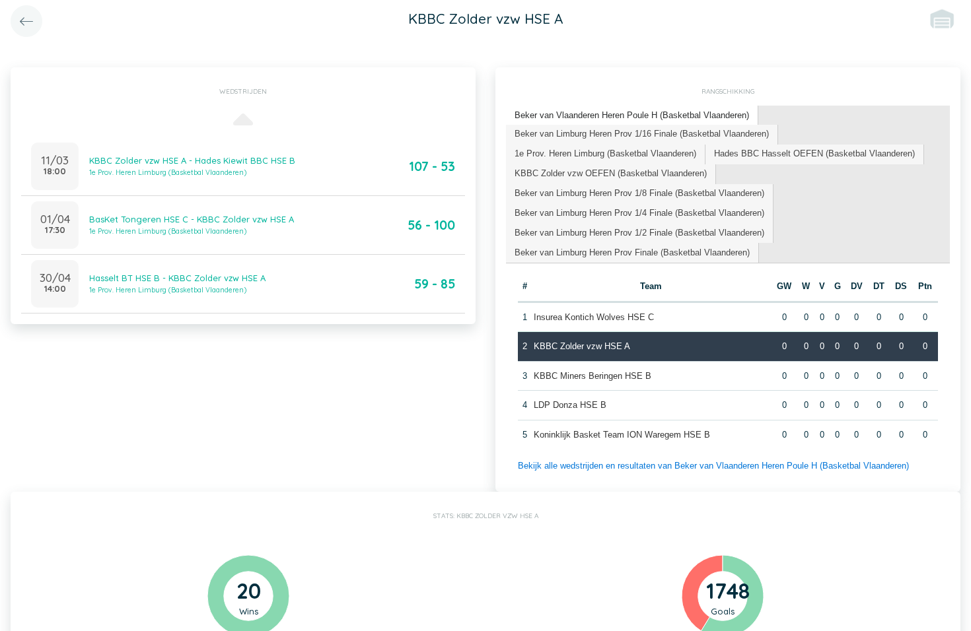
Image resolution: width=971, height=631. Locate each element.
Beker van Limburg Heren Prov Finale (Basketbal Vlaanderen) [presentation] (632, 252)
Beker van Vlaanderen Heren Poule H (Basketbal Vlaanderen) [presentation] (632, 115)
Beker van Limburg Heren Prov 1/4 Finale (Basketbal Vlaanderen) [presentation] (639, 213)
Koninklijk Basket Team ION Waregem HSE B (622, 435)
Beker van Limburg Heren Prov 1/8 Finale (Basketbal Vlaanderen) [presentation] (639, 193)
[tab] (632, 116)
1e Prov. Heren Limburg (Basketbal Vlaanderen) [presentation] (605, 153)
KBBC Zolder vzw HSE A (582, 346)
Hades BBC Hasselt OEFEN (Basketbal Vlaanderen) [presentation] (814, 153)
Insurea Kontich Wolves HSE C (594, 317)
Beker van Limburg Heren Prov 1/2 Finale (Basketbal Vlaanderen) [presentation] (639, 233)
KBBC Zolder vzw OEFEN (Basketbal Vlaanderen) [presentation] (611, 173)
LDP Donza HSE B (570, 405)
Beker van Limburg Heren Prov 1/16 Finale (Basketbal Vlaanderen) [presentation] (642, 134)
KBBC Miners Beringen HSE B (592, 376)
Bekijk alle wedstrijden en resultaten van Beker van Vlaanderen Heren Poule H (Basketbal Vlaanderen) (713, 466)
